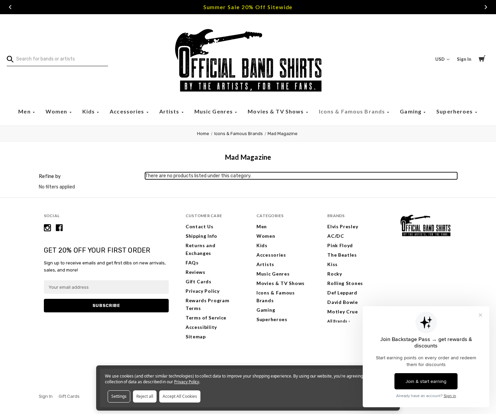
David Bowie (342, 302)
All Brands (337, 321)
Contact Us (200, 226)
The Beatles (342, 255)
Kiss (332, 264)
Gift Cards (199, 281)
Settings (119, 396)
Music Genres (214, 111)
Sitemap (196, 336)
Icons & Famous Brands (353, 111)
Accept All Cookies (180, 396)
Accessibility (201, 327)
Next (486, 7)
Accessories (128, 111)
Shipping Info (201, 236)
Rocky (334, 274)
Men (25, 111)
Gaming (411, 111)
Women (57, 111)
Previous (10, 7)
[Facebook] (59, 227)
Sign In (464, 59)
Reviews (195, 272)
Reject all (144, 396)
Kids (89, 111)
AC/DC (335, 236)
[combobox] (57, 59)
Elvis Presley (342, 226)
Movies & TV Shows (276, 111)
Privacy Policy (203, 291)
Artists (170, 111)
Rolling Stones (345, 283)
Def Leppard (342, 292)
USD (440, 59)
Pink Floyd (340, 245)
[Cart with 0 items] (482, 59)
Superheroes (455, 111)
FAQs (192, 262)
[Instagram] (47, 227)
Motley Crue (342, 311)
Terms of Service (206, 317)
